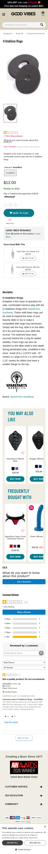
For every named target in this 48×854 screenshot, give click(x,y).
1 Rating (7, 136)
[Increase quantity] (15, 205)
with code (23, 2)
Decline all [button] (35, 843)
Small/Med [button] (10, 173)
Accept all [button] (12, 843)
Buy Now (15, 479)
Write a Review (16, 136)
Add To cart (20, 213)
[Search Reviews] (41, 653)
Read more (33, 838)
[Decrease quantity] (5, 205)
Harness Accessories (36, 33)
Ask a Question (10, 146)
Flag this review (11, 722)
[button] (3, 14)
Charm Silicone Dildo (39, 536)
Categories (7, 33)
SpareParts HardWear (22, 396)
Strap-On (19, 33)
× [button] (45, 827)
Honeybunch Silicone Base (15, 459)
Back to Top (23, 738)
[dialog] (24, 839)
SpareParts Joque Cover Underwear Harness (15, 537)
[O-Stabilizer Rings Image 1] (24, 73)
